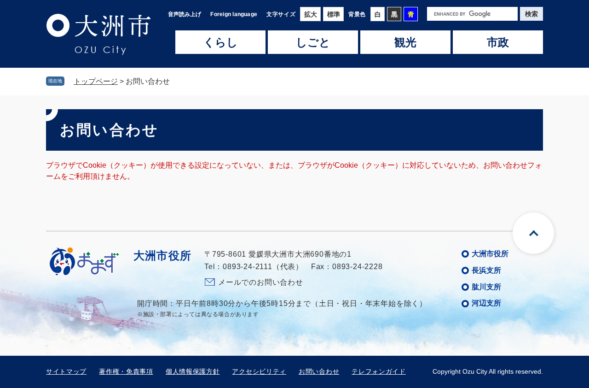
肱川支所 (486, 287)
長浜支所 (486, 270)
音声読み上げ (184, 14)
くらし (220, 42)
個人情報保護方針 (193, 371)
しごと (313, 42)
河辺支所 (486, 303)
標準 (333, 14)
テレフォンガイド (379, 371)
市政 (498, 42)
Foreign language (233, 14)
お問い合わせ (319, 371)
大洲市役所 (490, 254)
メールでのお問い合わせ (260, 282)
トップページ (96, 81)
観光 (405, 42)
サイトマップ (66, 371)
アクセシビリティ (259, 371)
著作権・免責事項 (126, 371)
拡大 (310, 14)
